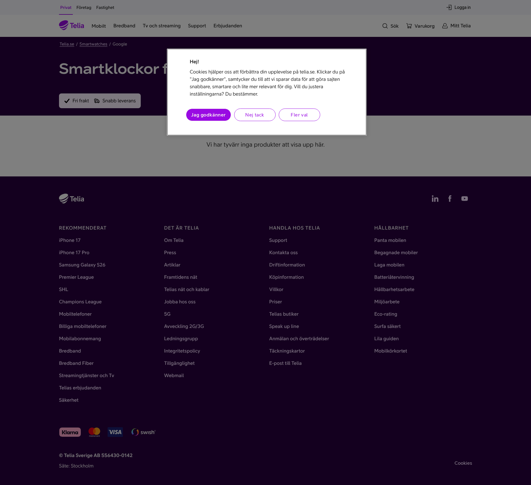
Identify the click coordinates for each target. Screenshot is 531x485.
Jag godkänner (208, 114)
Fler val (299, 114)
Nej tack (254, 114)
